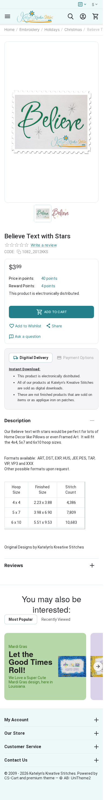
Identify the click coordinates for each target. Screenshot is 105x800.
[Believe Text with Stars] (51, 122)
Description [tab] (17, 420)
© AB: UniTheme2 (75, 778)
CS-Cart (11, 778)
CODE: (9, 252)
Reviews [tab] (13, 565)
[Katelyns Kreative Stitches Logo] (35, 16)
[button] (54, 325)
